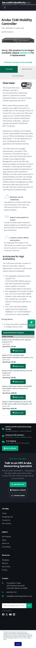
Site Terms (6, 566)
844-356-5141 (19, 484)
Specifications (27, 69)
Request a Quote (19, 490)
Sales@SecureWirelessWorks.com (19, 596)
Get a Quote (11, 448)
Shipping (5, 560)
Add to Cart (19, 351)
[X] (7, 614)
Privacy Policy (22, 638)
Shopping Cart (7, 517)
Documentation (18, 76)
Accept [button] (18, 644)
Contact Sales (19, 495)
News (4, 540)
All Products (6, 537)
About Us (5, 543)
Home (4, 513)
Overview (9, 69)
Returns (5, 563)
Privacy (4, 570)
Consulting (6, 547)
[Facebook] (3, 614)
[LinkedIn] (14, 614)
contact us (25, 52)
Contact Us (6, 520)
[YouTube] (10, 614)
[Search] (29, 605)
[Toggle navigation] (5, 7)
